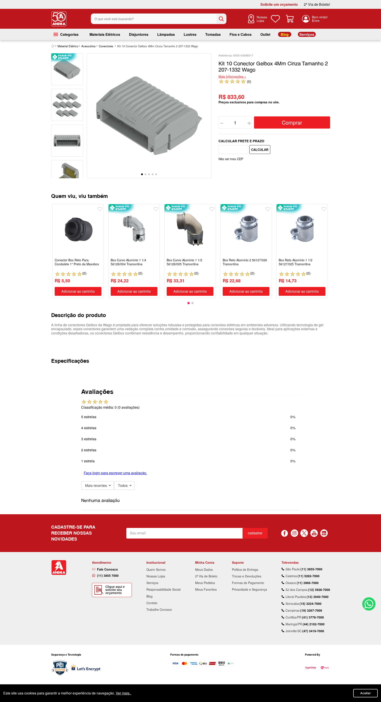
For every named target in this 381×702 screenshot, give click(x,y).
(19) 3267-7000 (311, 610)
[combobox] (158, 18)
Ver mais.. (123, 693)
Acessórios (88, 46)
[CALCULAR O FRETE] (259, 149)
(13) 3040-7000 (318, 596)
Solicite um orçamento (279, 4)
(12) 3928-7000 (319, 589)
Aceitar (365, 693)
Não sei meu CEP (231, 159)
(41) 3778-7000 (313, 617)
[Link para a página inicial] (53, 46)
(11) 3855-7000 (311, 569)
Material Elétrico (68, 46)
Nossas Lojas (262, 18)
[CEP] (233, 149)
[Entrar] (315, 18)
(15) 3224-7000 (310, 603)
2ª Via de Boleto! (317, 4)
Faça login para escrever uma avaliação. (115, 472)
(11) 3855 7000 (108, 575)
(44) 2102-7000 (314, 624)
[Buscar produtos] (221, 19)
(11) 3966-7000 (308, 582)
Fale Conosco (107, 569)
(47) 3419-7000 (313, 631)
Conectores (106, 46)
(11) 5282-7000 (308, 576)
